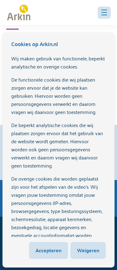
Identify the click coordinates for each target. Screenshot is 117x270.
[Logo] (18, 12)
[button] (104, 13)
